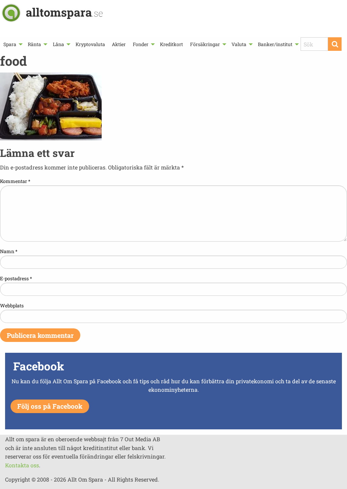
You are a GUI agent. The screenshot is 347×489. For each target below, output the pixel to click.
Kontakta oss (22, 465)
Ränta (34, 44)
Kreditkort (171, 44)
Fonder (140, 44)
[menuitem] (12, 44)
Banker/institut (275, 44)
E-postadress (16, 278)
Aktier (119, 44)
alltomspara (64, 12)
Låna (58, 44)
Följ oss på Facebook (49, 406)
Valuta (238, 44)
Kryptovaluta (90, 44)
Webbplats (12, 305)
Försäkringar (205, 44)
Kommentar (15, 181)
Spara (9, 44)
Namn (9, 251)
